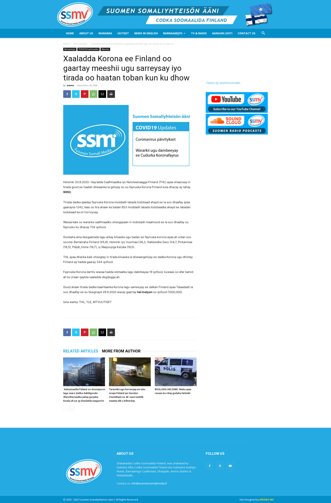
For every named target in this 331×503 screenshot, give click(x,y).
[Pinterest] (84, 94)
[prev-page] (65, 408)
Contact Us (246, 33)
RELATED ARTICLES (80, 351)
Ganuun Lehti (222, 33)
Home (70, 33)
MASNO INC (267, 499)
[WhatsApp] (93, 94)
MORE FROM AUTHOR (121, 351)
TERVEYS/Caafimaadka (88, 49)
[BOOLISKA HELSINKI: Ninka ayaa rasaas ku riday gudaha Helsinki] (176, 371)
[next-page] (71, 408)
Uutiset (123, 33)
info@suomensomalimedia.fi (149, 483)
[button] (263, 33)
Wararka (105, 33)
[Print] (111, 94)
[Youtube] (230, 466)
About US (86, 33)
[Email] (102, 94)
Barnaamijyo (172, 33)
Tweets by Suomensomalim (223, 83)
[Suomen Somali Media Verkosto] (165, 14)
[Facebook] (67, 94)
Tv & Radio (199, 33)
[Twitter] (76, 94)
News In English (146, 33)
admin (70, 85)
